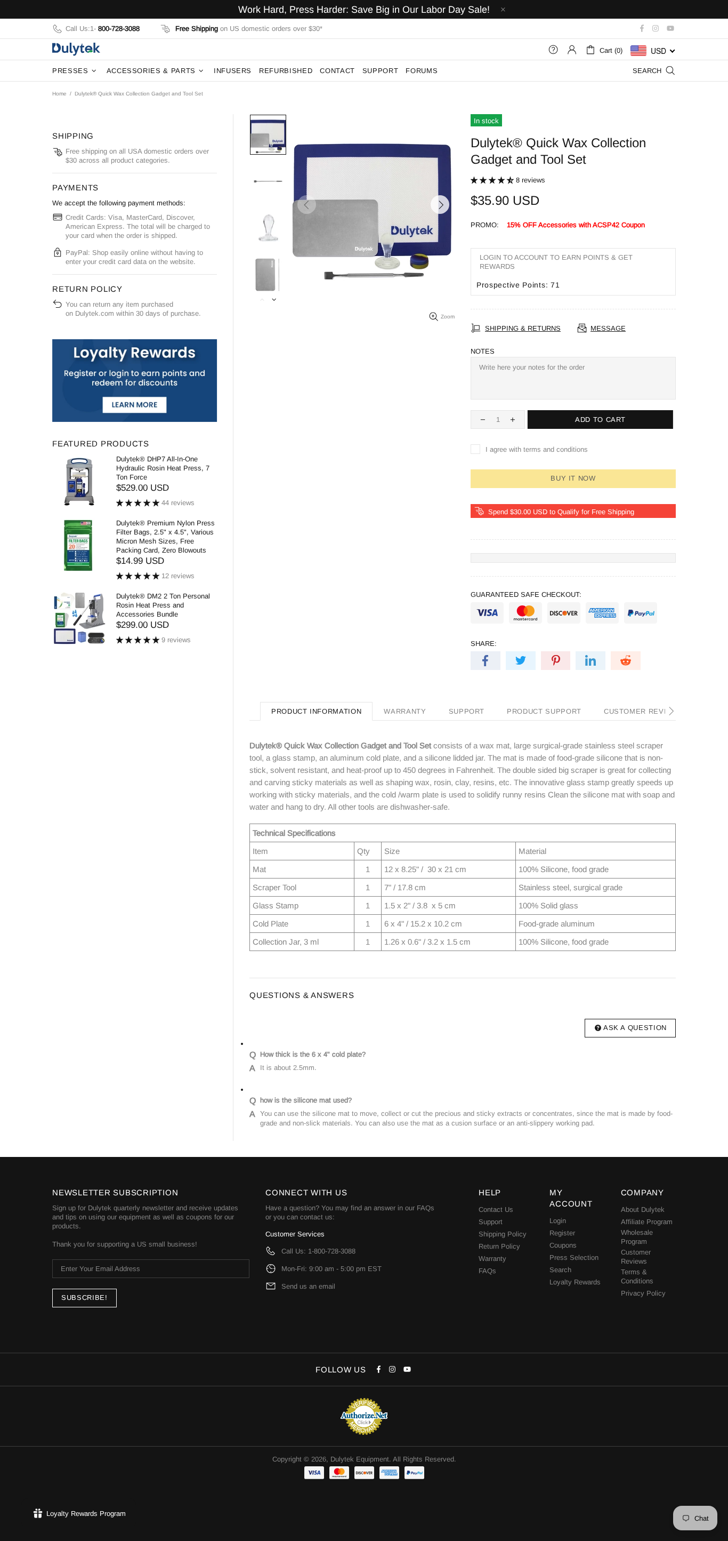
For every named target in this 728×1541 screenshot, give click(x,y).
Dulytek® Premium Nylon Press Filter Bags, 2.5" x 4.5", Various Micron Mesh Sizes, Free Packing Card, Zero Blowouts (165, 536)
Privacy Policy (643, 1293)
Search (560, 1270)
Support (491, 1222)
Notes (483, 351)
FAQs (425, 1208)
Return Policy (499, 1246)
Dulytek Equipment (76, 49)
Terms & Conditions (637, 1276)
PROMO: (485, 225)
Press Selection (573, 1257)
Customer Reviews (636, 1256)
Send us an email (308, 1286)
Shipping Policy (503, 1234)
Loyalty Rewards (575, 1282)
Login (557, 1221)
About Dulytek (643, 1209)
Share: (484, 644)
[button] (493, 180)
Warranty (492, 1259)
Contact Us (496, 1209)
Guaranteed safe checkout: (526, 594)
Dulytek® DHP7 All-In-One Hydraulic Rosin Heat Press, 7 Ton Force (162, 468)
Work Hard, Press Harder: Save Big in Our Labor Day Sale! (364, 9)
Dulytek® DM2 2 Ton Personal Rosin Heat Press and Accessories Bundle (163, 605)
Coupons (563, 1245)
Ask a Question (635, 1028)
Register (562, 1233)
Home (59, 94)
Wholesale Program (637, 1236)
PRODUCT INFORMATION (316, 711)
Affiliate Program (647, 1222)
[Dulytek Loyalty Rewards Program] (134, 380)
